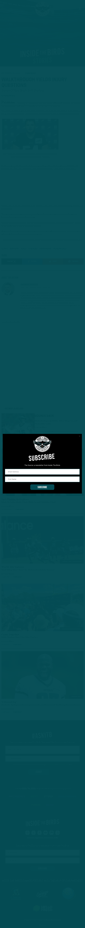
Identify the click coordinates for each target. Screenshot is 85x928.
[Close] (79, 436)
